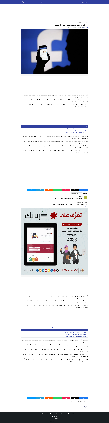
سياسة (46, 1)
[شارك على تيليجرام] (40, 189)
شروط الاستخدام (43, 413)
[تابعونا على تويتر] (56, 416)
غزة (27, 1)
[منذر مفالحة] (85, 197)
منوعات (36, 1)
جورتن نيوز (85, 2)
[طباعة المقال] (31, 189)
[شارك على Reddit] (49, 189)
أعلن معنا (72, 413)
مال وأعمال (41, 1)
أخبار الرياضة (31, 1)
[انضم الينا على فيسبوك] (54, 416)
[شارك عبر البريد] (66, 189)
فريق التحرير (85, 206)
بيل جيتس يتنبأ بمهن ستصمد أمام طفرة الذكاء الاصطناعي (75, 130)
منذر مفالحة (85, 27)
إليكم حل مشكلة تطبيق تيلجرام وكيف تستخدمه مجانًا (76, 132)
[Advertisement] (54, 13)
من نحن (37, 413)
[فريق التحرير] (85, 406)
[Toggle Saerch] (23, 2)
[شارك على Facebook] (83, 189)
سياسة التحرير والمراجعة (59, 413)
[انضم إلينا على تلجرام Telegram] (52, 416)
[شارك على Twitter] (75, 189)
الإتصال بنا (67, 413)
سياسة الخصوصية (50, 413)
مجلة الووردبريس (53, 420)
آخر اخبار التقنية (80, 22)
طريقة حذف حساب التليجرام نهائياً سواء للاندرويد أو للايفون (75, 128)
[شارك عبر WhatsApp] (57, 189)
